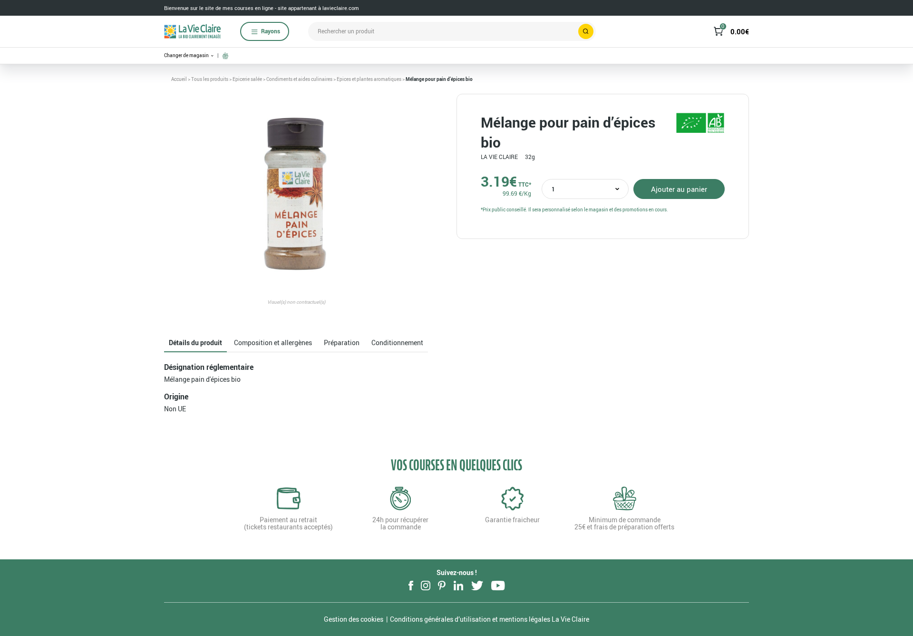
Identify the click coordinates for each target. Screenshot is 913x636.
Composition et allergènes (273, 342)
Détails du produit (195, 342)
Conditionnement (397, 342)
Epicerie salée (247, 79)
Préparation (341, 342)
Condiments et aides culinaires (299, 79)
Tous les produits (209, 79)
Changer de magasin (187, 55)
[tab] (195, 343)
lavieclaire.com (340, 7)
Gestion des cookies (353, 619)
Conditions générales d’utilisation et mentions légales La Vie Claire (489, 619)
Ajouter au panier (679, 189)
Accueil (179, 79)
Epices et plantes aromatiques (369, 79)
